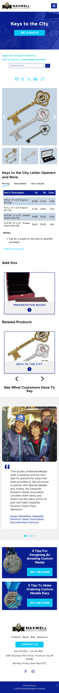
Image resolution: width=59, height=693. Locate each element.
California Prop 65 (13, 249)
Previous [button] (4, 117)
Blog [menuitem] (33, 637)
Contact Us (29, 644)
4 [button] (34, 536)
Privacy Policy (29, 686)
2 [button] (28, 536)
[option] (29, 116)
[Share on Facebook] (22, 80)
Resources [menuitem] (42, 637)
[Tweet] (29, 80)
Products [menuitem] (7, 56)
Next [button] (54, 117)
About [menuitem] (26, 637)
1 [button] (25, 536)
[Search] (47, 66)
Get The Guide (40, 572)
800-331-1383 (20, 651)
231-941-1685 (36, 651)
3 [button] (31, 536)
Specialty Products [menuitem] (24, 56)
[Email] (17, 80)
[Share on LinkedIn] (35, 80)
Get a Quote (29, 33)
